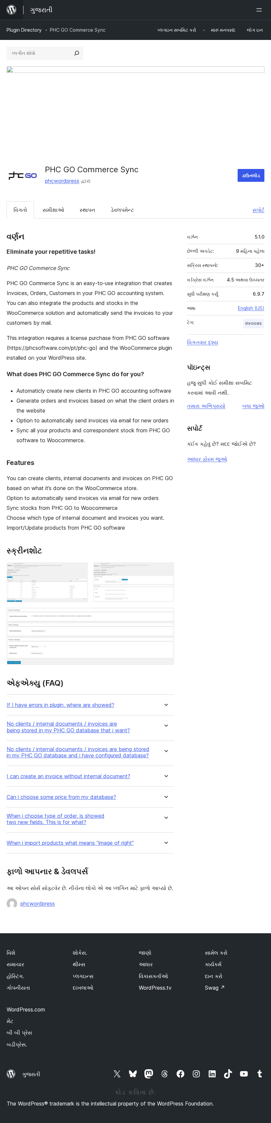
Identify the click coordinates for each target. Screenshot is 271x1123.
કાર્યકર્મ (213, 964)
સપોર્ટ (258, 210)
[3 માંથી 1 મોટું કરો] (79, 571)
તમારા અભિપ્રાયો (206, 406)
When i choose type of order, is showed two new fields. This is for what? (55, 819)
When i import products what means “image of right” (70, 843)
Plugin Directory (24, 30)
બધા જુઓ (253, 406)
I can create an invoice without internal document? (68, 776)
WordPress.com (26, 1009)
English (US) (251, 308)
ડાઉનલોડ (251, 175)
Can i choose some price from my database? (61, 797)
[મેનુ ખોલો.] (260, 10)
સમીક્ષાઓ (53, 210)
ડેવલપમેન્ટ (122, 210)
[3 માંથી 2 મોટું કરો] (165, 571)
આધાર (146, 964)
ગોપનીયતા (18, 987)
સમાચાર (15, 964)
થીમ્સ (79, 964)
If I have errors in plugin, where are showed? (60, 705)
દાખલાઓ (83, 987)
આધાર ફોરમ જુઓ (207, 459)
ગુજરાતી (31, 1074)
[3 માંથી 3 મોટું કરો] (165, 616)
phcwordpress (62, 181)
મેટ (10, 1021)
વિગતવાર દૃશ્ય (202, 342)
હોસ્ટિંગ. (15, 976)
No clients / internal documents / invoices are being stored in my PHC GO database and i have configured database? (78, 752)
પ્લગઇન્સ (83, 976)
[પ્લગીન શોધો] (76, 53)
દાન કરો (213, 976)
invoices (253, 323)
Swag (215, 987)
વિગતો (20, 210)
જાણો (145, 952)
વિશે (11, 952)
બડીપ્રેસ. (17, 1044)
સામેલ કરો (216, 952)
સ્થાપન (87, 210)
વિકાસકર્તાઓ (153, 976)
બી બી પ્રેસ (19, 1032)
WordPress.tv (155, 987)
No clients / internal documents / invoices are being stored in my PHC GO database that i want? (68, 727)
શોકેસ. (80, 952)
